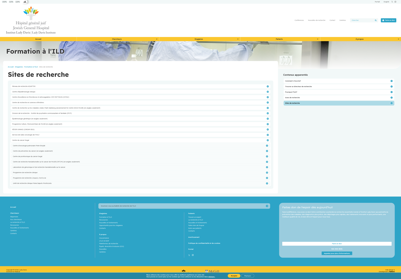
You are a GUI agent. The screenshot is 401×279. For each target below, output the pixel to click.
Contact (332, 20)
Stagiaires (19, 67)
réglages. (211, 277)
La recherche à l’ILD (17, 222)
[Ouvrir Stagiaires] (238, 39)
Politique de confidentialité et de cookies (204, 243)
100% (4, 2)
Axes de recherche (292, 98)
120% (18, 2)
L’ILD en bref (104, 241)
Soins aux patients (194, 228)
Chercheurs (14, 213)
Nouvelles (103, 249)
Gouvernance (104, 238)
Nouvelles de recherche (316, 20)
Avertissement (193, 237)
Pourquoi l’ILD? (291, 92)
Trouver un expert (194, 217)
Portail (190, 249)
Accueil (11, 67)
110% (11, 2)
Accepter (234, 276)
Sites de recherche (292, 103)
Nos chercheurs (16, 219)
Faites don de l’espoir (196, 225)
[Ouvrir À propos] (398, 39)
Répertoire (14, 217)
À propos (102, 234)
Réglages (247, 276)
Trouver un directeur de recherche (298, 86)
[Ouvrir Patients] (318, 39)
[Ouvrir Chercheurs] (157, 39)
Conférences (299, 20)
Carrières (342, 20)
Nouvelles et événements (19, 228)
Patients (191, 213)
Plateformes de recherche (108, 244)
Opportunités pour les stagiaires (111, 225)
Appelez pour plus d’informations (337, 253)
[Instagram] (395, 2)
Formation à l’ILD (31, 67)
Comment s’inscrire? (293, 81)
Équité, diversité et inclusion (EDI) (111, 246)
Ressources (14, 225)
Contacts (13, 233)
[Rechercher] (375, 20)
